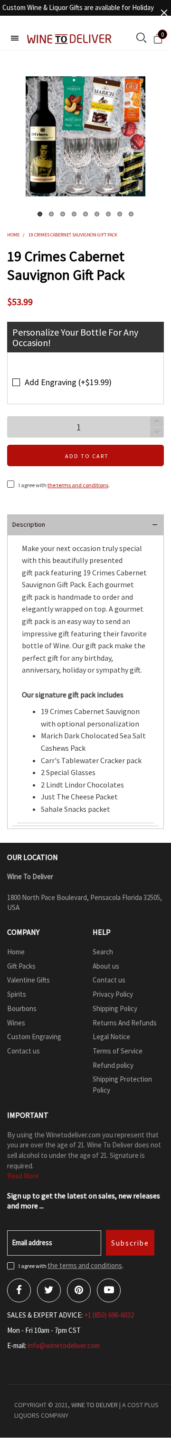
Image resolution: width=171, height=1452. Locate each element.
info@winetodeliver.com (64, 1345)
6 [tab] (97, 214)
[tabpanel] (85, 136)
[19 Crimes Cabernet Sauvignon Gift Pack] (85, 136)
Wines (16, 1022)
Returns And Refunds (125, 1022)
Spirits (16, 994)
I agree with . (64, 485)
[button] (157, 432)
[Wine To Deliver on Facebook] (19, 1290)
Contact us (23, 1050)
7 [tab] (108, 214)
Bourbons (22, 1008)
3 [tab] (62, 214)
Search (103, 951)
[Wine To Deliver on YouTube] (109, 1290)
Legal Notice (111, 1036)
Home (16, 951)
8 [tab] (119, 214)
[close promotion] (164, 12)
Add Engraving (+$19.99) (68, 382)
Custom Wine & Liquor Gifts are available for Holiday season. (78, 12)
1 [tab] (40, 214)
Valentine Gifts (28, 979)
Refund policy (113, 1065)
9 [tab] (131, 214)
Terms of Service (117, 1050)
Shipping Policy (115, 1008)
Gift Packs (21, 966)
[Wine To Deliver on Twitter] (49, 1290)
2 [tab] (51, 214)
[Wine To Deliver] (69, 39)
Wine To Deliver (94, 1405)
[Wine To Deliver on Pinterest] (79, 1290)
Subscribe (130, 1242)
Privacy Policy (113, 994)
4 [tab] (74, 214)
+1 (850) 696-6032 (109, 1314)
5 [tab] (85, 214)
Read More (23, 1175)
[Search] (141, 38)
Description (28, 524)
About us (106, 966)
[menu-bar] (14, 38)
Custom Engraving (34, 1036)
